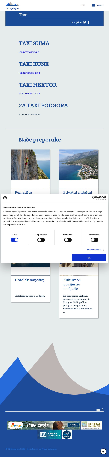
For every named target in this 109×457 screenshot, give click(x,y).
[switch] (41, 240)
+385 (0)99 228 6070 (29, 72)
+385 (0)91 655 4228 (29, 93)
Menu (100, 5)
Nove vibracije (49, 448)
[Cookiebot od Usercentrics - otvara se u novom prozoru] (94, 198)
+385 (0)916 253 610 (29, 52)
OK (89, 258)
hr (82, 5)
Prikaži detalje (94, 250)
